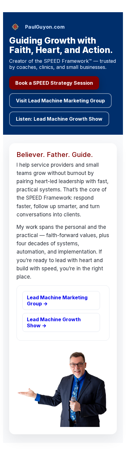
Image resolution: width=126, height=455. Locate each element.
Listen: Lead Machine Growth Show (59, 119)
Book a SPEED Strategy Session (54, 83)
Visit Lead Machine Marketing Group (60, 101)
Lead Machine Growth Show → (54, 322)
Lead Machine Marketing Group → (57, 300)
